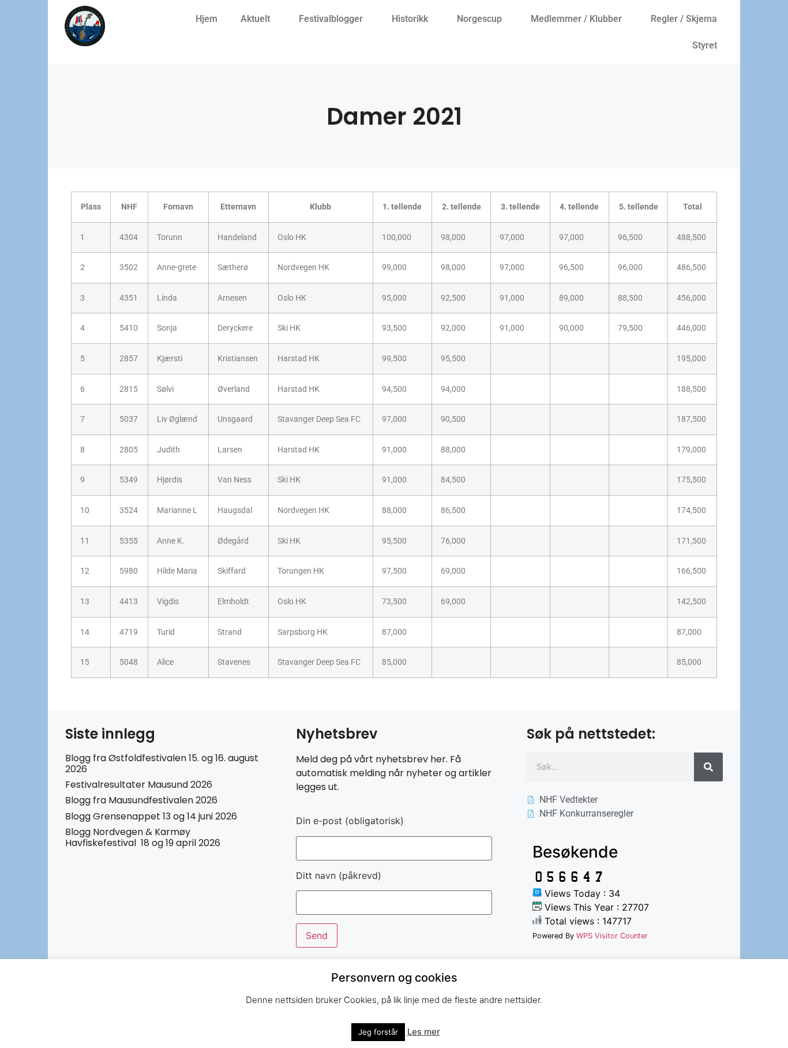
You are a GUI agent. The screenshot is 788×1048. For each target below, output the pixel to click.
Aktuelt (255, 18)
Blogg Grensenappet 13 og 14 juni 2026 (151, 816)
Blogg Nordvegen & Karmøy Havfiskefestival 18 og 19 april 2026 (142, 837)
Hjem (206, 18)
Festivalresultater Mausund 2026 (138, 784)
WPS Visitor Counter (612, 935)
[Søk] (708, 767)
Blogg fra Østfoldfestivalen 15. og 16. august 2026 (161, 763)
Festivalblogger (331, 18)
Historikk (410, 18)
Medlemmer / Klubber (576, 18)
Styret (704, 45)
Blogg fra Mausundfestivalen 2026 (141, 800)
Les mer (423, 1031)
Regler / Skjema (684, 18)
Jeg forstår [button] (378, 1031)
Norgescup (479, 18)
